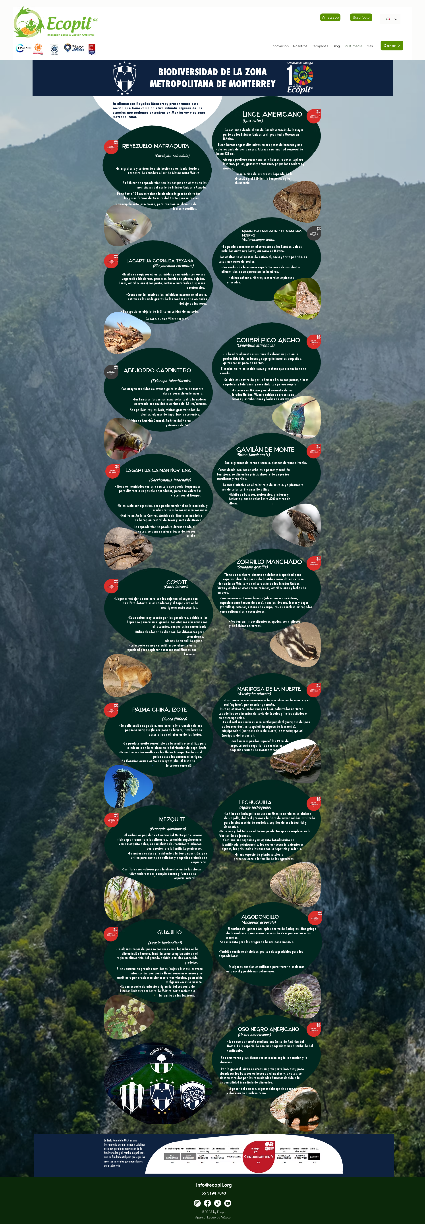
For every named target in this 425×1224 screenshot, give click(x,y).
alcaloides (252, 951)
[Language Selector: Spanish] (390, 19)
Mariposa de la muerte (269, 689)
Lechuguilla (255, 802)
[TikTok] (217, 1203)
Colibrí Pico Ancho (268, 340)
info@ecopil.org (214, 1185)
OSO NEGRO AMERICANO (268, 1029)
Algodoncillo (260, 917)
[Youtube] (227, 1203)
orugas (255, 942)
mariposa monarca (281, 942)
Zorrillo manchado (269, 562)
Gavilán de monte (265, 449)
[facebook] (207, 1203)
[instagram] (197, 1203)
